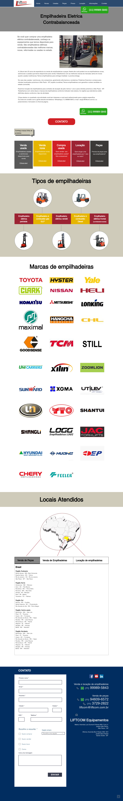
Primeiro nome (23, 678)
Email (20, 686)
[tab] (27, 560)
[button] (46, 3)
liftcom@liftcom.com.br (93, 707)
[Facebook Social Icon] (91, 676)
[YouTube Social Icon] (96, 676)
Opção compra (46, 730)
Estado (55, 706)
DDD (20, 715)
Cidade (21, 706)
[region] (23, 155)
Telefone (33, 715)
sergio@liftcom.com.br (87, 99)
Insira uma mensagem (25, 753)
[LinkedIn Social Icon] (101, 676)
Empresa (21, 695)
